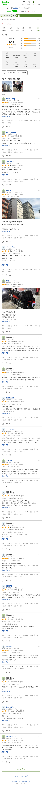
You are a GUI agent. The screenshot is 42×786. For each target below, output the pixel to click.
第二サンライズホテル (8, 19)
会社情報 (14, 781)
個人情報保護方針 (24, 781)
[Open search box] (4, 72)
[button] (7, 86)
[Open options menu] (39, 98)
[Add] (38, 20)
